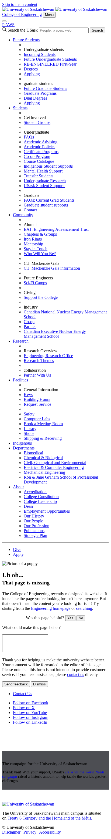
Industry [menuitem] (31, 307)
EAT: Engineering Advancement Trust (56, 229)
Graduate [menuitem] (31, 195)
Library (30, 428)
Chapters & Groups (40, 234)
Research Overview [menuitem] (40, 351)
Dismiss (39, 684)
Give (17, 549)
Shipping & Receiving (43, 438)
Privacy (29, 832)
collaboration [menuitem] (35, 370)
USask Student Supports (44, 185)
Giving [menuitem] (30, 292)
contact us (75, 674)
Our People (33, 521)
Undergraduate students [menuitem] (44, 49)
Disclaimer (11, 832)
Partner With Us (37, 375)
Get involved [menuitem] (35, 117)
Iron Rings (33, 239)
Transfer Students (38, 176)
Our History (34, 516)
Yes (70, 618)
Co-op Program (37, 156)
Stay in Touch (35, 248)
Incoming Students (40, 54)
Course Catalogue (39, 161)
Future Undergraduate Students (50, 59)
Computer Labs (37, 419)
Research (21, 341)
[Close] (4, 21)
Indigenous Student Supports (48, 166)
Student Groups (37, 122)
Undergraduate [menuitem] (36, 132)
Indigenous (22, 443)
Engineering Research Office (48, 355)
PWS (8, 24)
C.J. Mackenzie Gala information (52, 268)
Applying (32, 74)
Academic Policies (39, 146)
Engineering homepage (50, 608)
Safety (29, 414)
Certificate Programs (41, 151)
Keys (28, 394)
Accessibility (50, 832)
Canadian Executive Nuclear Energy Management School (55, 334)
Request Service (37, 404)
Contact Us (22, 693)
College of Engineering (22, 14)
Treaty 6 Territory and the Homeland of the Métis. (50, 818)
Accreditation (35, 491)
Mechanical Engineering (44, 472)
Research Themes (39, 360)
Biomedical (33, 453)
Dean (28, 506)
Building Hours (37, 399)
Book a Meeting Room (43, 423)
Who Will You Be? (40, 253)
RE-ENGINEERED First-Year (50, 64)
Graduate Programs (40, 93)
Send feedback (16, 684)
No (81, 618)
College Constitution (41, 496)
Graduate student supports (46, 205)
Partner (30, 326)
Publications (34, 530)
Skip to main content (19, 4)
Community (23, 214)
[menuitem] (61, 72)
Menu (49, 15)
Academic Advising (40, 142)
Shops (29, 433)
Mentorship (33, 244)
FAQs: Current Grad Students (49, 200)
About (18, 487)
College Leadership (40, 501)
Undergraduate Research (45, 180)
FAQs (29, 137)
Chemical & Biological (43, 457)
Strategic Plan (35, 535)
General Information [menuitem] (41, 389)
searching (84, 608)
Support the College (41, 297)
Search (97, 30)
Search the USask (23, 30)
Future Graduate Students (45, 88)
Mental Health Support (43, 171)
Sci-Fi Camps (35, 282)
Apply (18, 554)
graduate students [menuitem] (38, 83)
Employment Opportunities (47, 511)
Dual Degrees (35, 98)
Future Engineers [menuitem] (38, 278)
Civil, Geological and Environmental (55, 462)
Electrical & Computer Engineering (54, 467)
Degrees (31, 69)
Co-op (29, 321)
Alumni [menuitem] (30, 224)
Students (20, 108)
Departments (23, 448)
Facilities (20, 380)
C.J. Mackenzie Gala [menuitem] (41, 263)
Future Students (26, 40)
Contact (30, 210)
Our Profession (36, 525)
